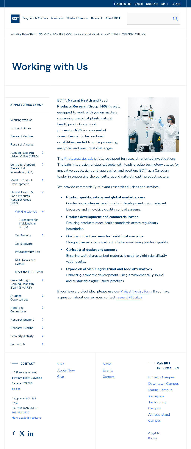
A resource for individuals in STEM (28, 223)
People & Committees (18, 310)
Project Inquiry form (135, 291)
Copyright (154, 433)
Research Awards (22, 145)
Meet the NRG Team (29, 272)
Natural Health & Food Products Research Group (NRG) (21, 197)
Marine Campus (160, 390)
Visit (60, 364)
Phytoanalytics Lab (27, 252)
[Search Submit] (175, 19)
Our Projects (23, 235)
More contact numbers (26, 418)
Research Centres (22, 136)
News (107, 364)
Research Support (22, 320)
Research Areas (20, 128)
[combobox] (153, 19)
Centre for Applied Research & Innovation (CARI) (22, 168)
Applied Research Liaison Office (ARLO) (24, 155)
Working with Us (21, 120)
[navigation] (17, 19)
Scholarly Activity (22, 336)
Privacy (152, 438)
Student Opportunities (19, 298)
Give (60, 376)
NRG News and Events (25, 262)
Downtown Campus (163, 383)
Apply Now (66, 370)
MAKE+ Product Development (21, 182)
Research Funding (21, 328)
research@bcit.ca (129, 297)
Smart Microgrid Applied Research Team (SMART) (22, 284)
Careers (109, 376)
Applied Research (27, 105)
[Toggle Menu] (43, 152)
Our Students (24, 244)
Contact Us (17, 344)
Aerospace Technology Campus (157, 402)
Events (108, 370)
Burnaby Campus (161, 377)
